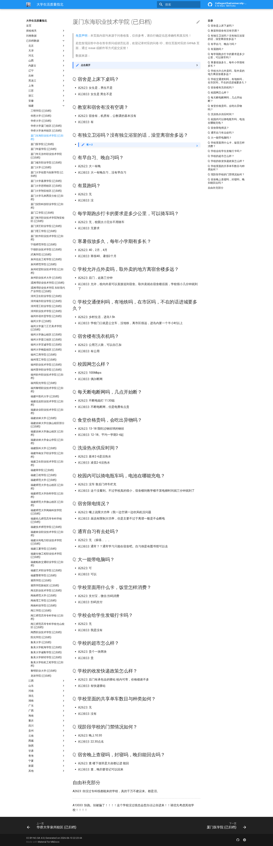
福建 (31, 105)
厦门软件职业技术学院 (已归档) (47, 238)
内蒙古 (32, 65)
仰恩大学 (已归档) (41, 115)
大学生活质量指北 (36, 20)
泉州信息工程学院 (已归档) (46, 259)
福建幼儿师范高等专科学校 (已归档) (46, 520)
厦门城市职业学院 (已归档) (46, 162)
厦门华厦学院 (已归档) (43, 149)
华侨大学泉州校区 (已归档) (46, 130)
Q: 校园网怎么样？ (218, 92)
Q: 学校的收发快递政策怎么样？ (226, 161)
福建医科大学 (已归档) (43, 448)
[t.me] (245, 840)
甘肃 (31, 750)
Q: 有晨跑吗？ (216, 49)
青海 (31, 755)
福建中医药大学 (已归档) (45, 396)
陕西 (31, 745)
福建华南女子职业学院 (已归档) (47, 455)
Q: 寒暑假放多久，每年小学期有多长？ (226, 64)
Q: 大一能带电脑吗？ (220, 137)
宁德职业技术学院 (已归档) (46, 249)
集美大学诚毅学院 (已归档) (46, 652)
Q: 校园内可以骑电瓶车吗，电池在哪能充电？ (226, 121)
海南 (31, 715)
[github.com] (238, 840)
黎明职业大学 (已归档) (43, 670)
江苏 (31, 90)
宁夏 (31, 760)
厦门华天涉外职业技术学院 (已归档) (46, 156)
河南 (31, 690)
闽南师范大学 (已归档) (43, 595)
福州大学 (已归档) (41, 321)
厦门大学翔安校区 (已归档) (46, 190)
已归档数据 (32, 40)
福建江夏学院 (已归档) (43, 548)
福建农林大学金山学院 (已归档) (47, 441)
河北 (31, 55)
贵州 (31, 730)
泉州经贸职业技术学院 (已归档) (47, 271)
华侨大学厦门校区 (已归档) (46, 125)
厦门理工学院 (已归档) (43, 231)
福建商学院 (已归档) (42, 470)
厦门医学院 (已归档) (42, 144)
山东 (31, 685)
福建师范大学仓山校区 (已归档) (47, 487)
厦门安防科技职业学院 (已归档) (47, 206)
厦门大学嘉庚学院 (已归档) (46, 180)
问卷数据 (31, 35)
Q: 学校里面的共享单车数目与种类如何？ (226, 168)
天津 (31, 50)
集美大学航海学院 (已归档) (46, 647)
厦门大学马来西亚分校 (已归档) (47, 197)
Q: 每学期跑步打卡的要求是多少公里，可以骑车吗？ (226, 56)
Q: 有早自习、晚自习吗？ (222, 44)
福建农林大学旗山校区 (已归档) (47, 433)
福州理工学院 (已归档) (43, 359)
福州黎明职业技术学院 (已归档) (47, 390)
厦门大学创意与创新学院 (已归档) (47, 174)
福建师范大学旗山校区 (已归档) (47, 503)
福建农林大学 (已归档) (43, 418)
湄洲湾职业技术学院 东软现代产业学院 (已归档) (48, 289)
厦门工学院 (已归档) (42, 212)
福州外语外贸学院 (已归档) (46, 316)
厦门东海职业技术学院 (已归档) (47, 137)
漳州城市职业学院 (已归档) (46, 301)
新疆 (31, 765)
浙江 (31, 95)
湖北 (31, 695)
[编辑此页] (198, 22)
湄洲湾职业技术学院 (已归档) (47, 282)
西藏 (31, 740)
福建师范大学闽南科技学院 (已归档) (46, 512)
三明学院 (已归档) (41, 110)
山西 (31, 60)
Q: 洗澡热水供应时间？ (221, 114)
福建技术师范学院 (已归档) (46, 526)
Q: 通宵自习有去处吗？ (221, 132)
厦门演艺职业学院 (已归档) (46, 226)
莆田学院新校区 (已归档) (45, 585)
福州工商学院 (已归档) (43, 354)
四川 (31, 725)
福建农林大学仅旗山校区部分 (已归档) (47, 425)
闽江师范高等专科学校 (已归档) (47, 617)
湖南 (31, 700)
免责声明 (81, 35)
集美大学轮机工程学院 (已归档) (47, 664)
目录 (210, 20)
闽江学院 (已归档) (41, 610)
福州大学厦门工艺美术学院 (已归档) (46, 328)
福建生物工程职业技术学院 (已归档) (46, 555)
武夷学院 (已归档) (41, 254)
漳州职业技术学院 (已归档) (46, 311)
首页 (28, 25)
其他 (31, 770)
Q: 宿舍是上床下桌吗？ (221, 25)
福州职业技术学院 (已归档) (46, 364)
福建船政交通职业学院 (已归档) (47, 564)
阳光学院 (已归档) (41, 637)
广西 (31, 710)
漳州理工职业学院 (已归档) (46, 306)
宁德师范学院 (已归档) (43, 244)
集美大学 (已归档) (41, 642)
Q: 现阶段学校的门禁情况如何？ (226, 174)
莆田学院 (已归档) (41, 580)
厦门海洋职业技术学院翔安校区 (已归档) (47, 219)
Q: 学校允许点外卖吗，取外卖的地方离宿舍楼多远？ (226, 72)
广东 (31, 705)
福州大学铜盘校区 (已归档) (46, 349)
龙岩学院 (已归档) (41, 675)
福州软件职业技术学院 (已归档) (47, 376)
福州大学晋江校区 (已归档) (46, 339)
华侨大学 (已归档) (41, 120)
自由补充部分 (215, 187)
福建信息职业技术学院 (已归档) (47, 403)
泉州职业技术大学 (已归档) (46, 277)
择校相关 (31, 30)
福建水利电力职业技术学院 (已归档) (46, 542)
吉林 (31, 75)
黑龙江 (32, 80)
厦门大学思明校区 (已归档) (46, 185)
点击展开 (85, 65)
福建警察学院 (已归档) (43, 575)
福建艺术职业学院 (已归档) (46, 570)
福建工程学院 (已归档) (43, 475)
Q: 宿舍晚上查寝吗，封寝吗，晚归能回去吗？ (226, 181)
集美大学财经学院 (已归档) (46, 657)
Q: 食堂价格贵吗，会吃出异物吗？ (225, 107)
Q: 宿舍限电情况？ (218, 127)
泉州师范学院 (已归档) (43, 264)
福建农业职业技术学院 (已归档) (47, 411)
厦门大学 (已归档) (41, 167)
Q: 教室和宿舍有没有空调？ (223, 30)
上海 (31, 85)
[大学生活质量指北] (28, 4)
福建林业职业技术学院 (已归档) (47, 533)
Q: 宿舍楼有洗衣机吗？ (221, 87)
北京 (31, 45)
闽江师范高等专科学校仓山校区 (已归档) (47, 625)
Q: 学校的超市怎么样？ (221, 156)
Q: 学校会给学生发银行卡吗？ (225, 151)
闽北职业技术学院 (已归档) (46, 590)
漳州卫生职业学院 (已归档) (46, 296)
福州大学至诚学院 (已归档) (46, 344)
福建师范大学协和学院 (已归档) (47, 495)
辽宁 (31, 70)
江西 (31, 680)
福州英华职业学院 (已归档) (46, 369)
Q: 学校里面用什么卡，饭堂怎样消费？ (226, 144)
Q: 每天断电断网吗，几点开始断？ (225, 99)
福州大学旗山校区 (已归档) (46, 334)
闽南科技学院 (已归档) (43, 605)
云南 (31, 735)
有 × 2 (89, 144)
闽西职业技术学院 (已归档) (46, 632)
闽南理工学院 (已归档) (43, 600)
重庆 (31, 720)
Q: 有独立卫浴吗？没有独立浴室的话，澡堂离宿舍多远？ (226, 37)
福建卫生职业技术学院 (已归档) (47, 463)
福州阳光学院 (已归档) (43, 382)
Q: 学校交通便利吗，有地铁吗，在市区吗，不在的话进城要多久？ (227, 81)
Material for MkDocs (48, 841)
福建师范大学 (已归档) (43, 480)
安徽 (31, 100)
